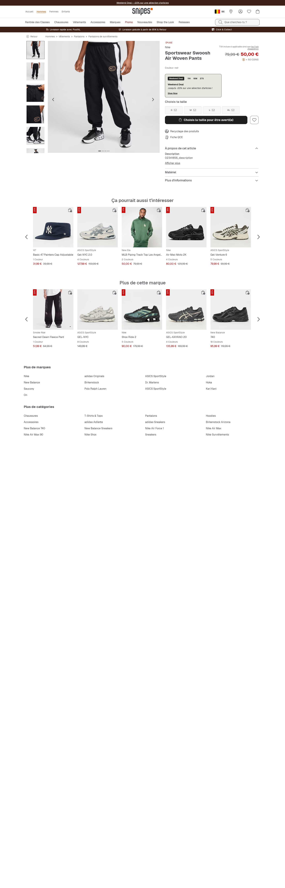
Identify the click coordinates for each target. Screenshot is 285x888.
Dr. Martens (152, 382)
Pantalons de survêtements (102, 36)
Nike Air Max (213, 428)
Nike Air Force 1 (154, 428)
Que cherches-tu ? (235, 22)
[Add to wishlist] (254, 120)
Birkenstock (91, 382)
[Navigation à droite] (35, 150)
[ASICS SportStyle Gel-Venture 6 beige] (230, 227)
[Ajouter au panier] (70, 210)
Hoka (209, 382)
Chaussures (31, 416)
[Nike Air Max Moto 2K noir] (186, 227)
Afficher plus (172, 163)
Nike (167, 47)
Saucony (29, 388)
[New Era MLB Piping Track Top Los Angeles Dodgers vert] (142, 227)
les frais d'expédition (253, 47)
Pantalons (79, 36)
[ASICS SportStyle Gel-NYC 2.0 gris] (97, 227)
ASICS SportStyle (155, 376)
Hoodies (211, 416)
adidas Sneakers (155, 422)
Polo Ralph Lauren (95, 388)
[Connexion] (240, 12)
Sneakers (150, 434)
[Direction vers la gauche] (35, 43)
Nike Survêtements (217, 434)
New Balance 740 (34, 428)
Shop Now (172, 93)
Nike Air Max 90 (33, 434)
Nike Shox (90, 434)
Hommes (50, 36)
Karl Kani (211, 388)
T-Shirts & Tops (93, 416)
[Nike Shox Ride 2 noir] (142, 309)
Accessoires (31, 422)
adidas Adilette (93, 422)
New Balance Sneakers (98, 428)
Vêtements (64, 36)
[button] (104, 97)
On (25, 395)
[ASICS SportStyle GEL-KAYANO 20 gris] (186, 309)
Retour (33, 36)
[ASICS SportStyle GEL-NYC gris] (97, 309)
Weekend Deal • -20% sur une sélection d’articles (142, 2)
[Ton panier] (257, 12)
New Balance (32, 382)
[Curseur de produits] (35, 50)
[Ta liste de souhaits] (249, 12)
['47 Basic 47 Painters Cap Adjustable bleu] (53, 227)
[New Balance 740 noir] (230, 309)
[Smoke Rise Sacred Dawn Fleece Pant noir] (53, 309)
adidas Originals (94, 376)
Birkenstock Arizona (218, 422)
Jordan (210, 376)
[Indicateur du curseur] (99, 151)
